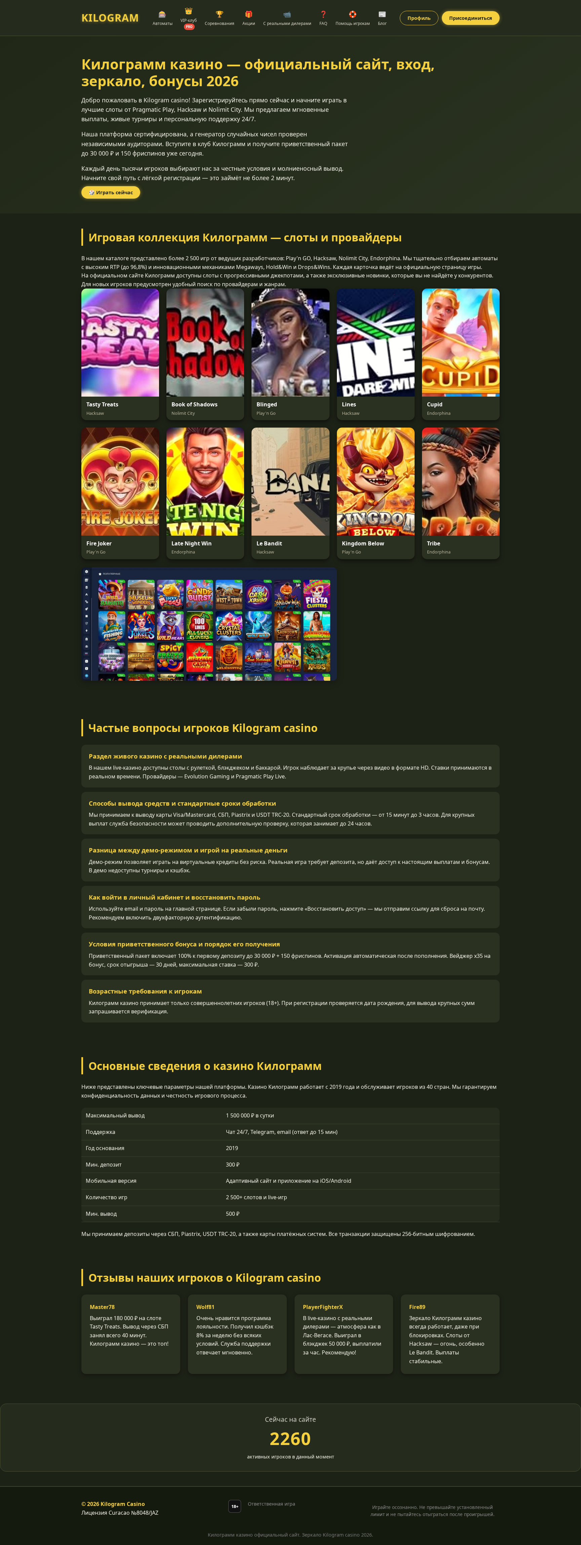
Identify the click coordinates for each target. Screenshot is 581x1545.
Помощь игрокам (353, 18)
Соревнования (219, 18)
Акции (248, 18)
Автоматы (162, 18)
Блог (382, 18)
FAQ (323, 18)
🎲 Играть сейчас (111, 192)
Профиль (419, 18)
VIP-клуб (189, 17)
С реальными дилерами (287, 18)
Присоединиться (470, 18)
